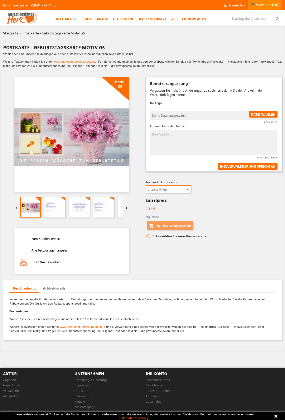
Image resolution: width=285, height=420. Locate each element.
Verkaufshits (11, 391)
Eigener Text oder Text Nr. (168, 126)
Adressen (152, 396)
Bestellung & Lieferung (90, 380)
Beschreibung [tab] (24, 288)
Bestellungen (155, 385)
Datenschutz (83, 396)
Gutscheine (123, 19)
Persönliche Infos (158, 380)
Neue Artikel (11, 385)
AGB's (78, 391)
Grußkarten (95, 19)
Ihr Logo (156, 103)
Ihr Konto (156, 373)
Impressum (82, 385)
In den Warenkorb (170, 225)
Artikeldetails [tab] (54, 288)
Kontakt (79, 402)
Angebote (10, 380)
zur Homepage (84, 407)
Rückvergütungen (158, 391)
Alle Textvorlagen (188, 19)
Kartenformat (152, 19)
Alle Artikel (67, 19)
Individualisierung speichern (248, 166)
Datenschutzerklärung (133, 418)
